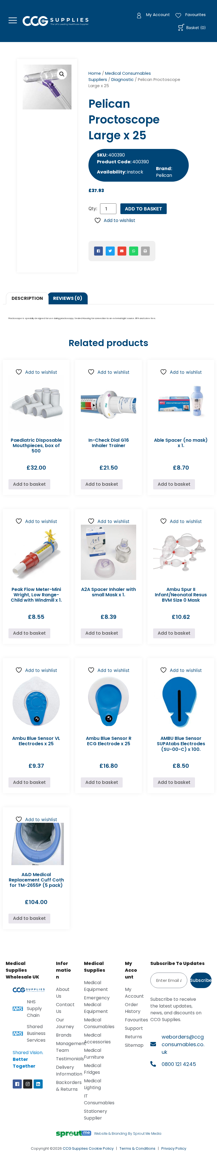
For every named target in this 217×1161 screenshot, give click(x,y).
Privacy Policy (173, 1148)
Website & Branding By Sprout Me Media (127, 1133)
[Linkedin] (38, 1084)
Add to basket (143, 209)
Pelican (164, 175)
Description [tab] (27, 298)
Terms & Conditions (137, 1148)
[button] (62, 74)
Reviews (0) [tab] (67, 298)
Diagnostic (122, 79)
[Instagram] (27, 1084)
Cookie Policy (101, 1148)
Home (94, 73)
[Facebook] (17, 1084)
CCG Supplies (75, 1148)
